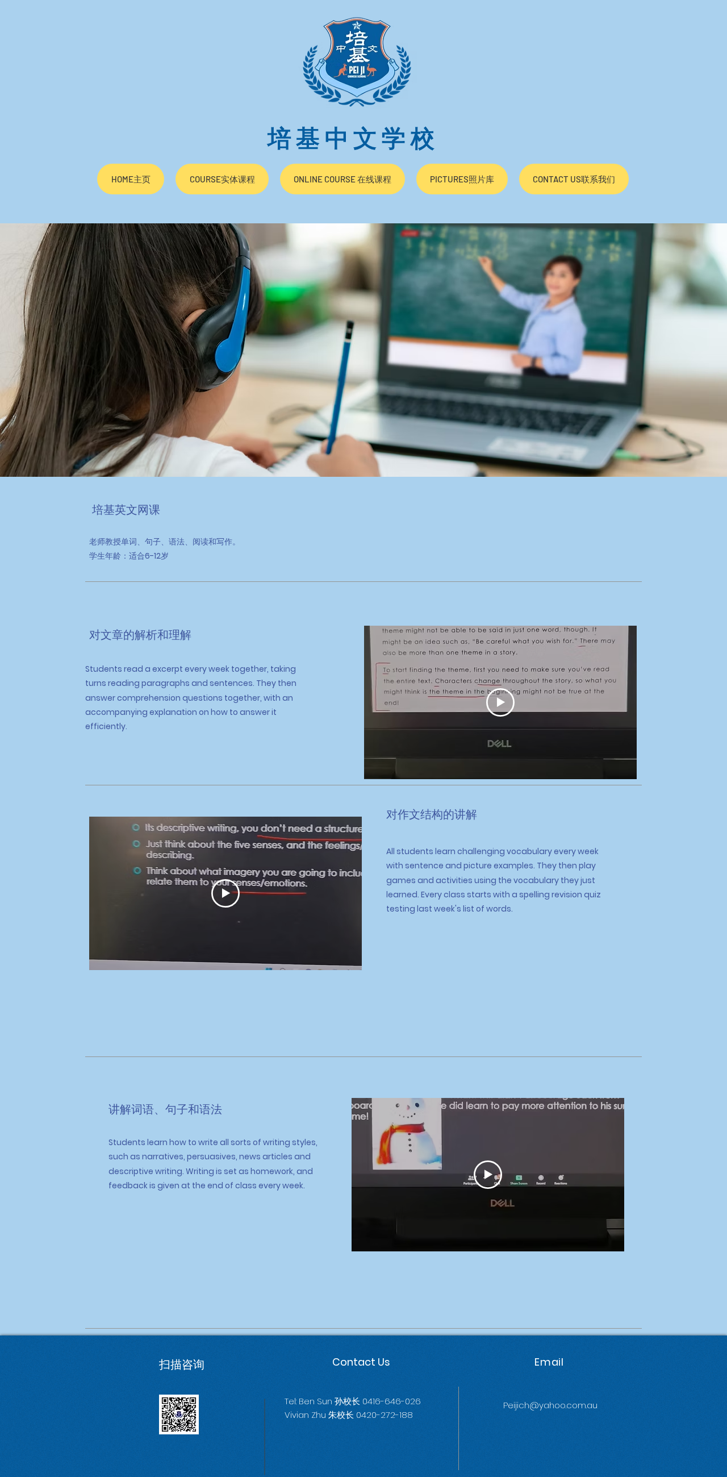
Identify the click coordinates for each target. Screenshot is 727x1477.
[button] (222, 179)
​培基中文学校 (353, 138)
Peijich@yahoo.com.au (550, 1405)
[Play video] (500, 702)
